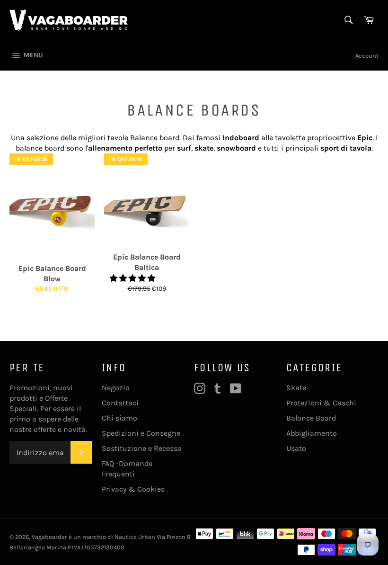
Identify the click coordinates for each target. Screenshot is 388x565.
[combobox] (348, 20)
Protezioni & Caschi (321, 402)
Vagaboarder (49, 536)
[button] (133, 278)
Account (367, 55)
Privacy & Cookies (133, 488)
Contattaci (120, 402)
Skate (296, 387)
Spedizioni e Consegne (141, 433)
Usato (296, 448)
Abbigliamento (311, 433)
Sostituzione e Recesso (142, 448)
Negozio (116, 387)
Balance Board (311, 417)
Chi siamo (119, 417)
